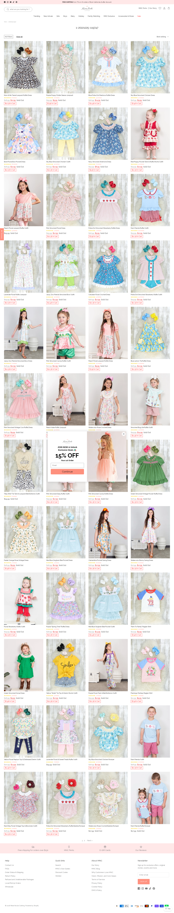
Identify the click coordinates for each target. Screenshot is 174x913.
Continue (67, 471)
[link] (67, 441)
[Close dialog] (123, 434)
